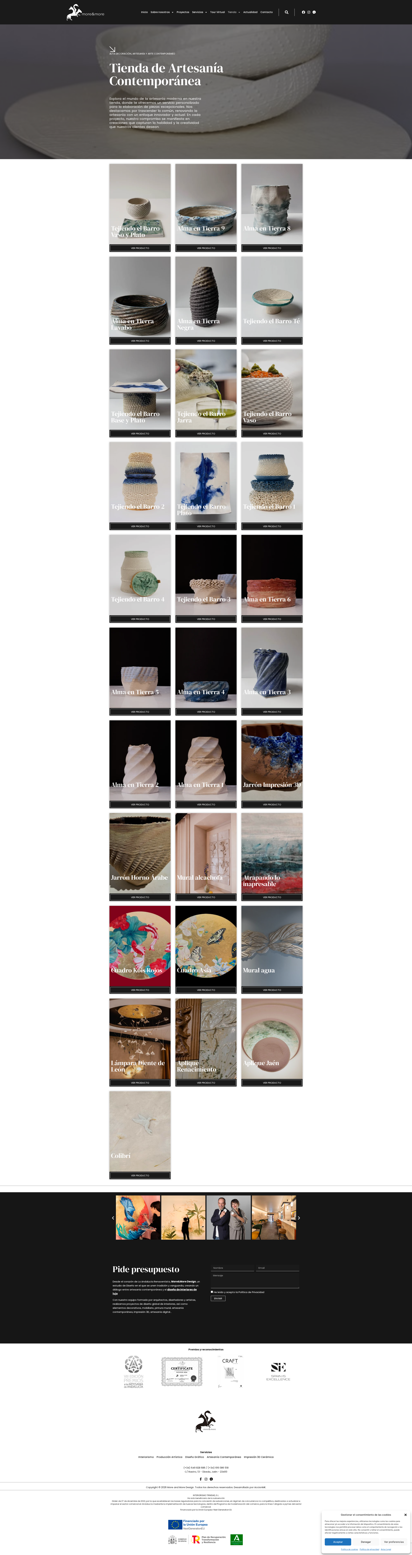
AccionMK (260, 1487)
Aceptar (338, 1541)
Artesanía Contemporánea (224, 1457)
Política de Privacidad (251, 1292)
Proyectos (183, 12)
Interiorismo (146, 1457)
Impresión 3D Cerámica (259, 1457)
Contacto (266, 12)
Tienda (232, 12)
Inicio (144, 12)
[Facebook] (303, 12)
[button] (405, 1514)
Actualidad (250, 12)
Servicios (197, 12)
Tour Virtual (217, 12)
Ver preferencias (394, 1541)
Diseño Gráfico (194, 1457)
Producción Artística (169, 1457)
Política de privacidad (369, 1549)
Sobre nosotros (160, 12)
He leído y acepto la (239, 1292)
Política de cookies (349, 1549)
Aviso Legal (386, 1549)
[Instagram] (309, 12)
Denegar (366, 1541)
